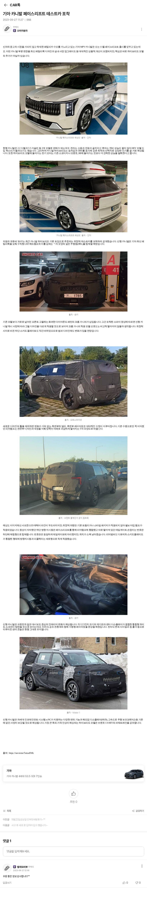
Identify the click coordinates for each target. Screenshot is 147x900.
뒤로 (5, 5)
